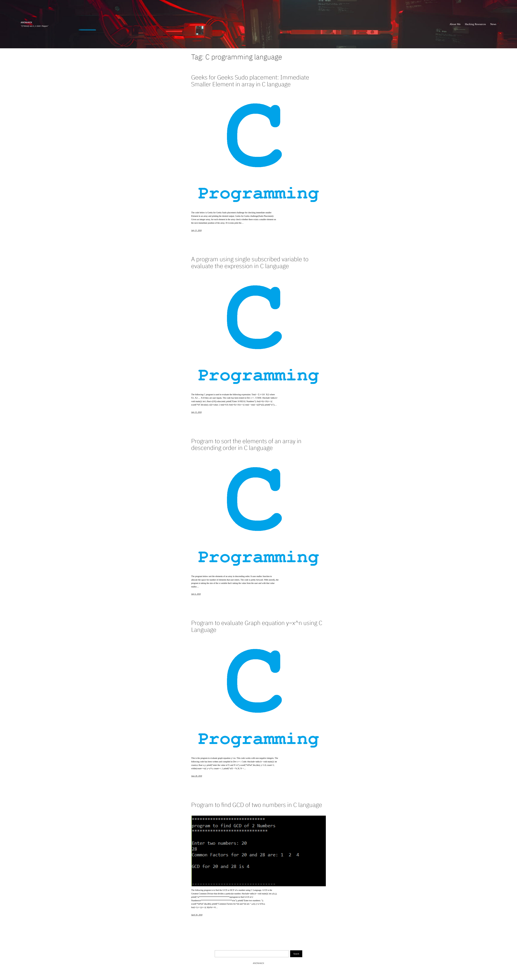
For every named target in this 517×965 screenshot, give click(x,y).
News (493, 24)
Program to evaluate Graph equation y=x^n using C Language (256, 626)
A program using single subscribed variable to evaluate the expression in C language (249, 262)
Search (296, 954)
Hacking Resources (475, 24)
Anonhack (26, 22)
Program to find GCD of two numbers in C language (256, 804)
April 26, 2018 (196, 915)
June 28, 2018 (196, 776)
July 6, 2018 (196, 594)
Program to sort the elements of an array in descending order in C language (246, 444)
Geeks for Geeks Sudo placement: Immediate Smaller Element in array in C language (250, 80)
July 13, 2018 (196, 230)
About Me (455, 24)
